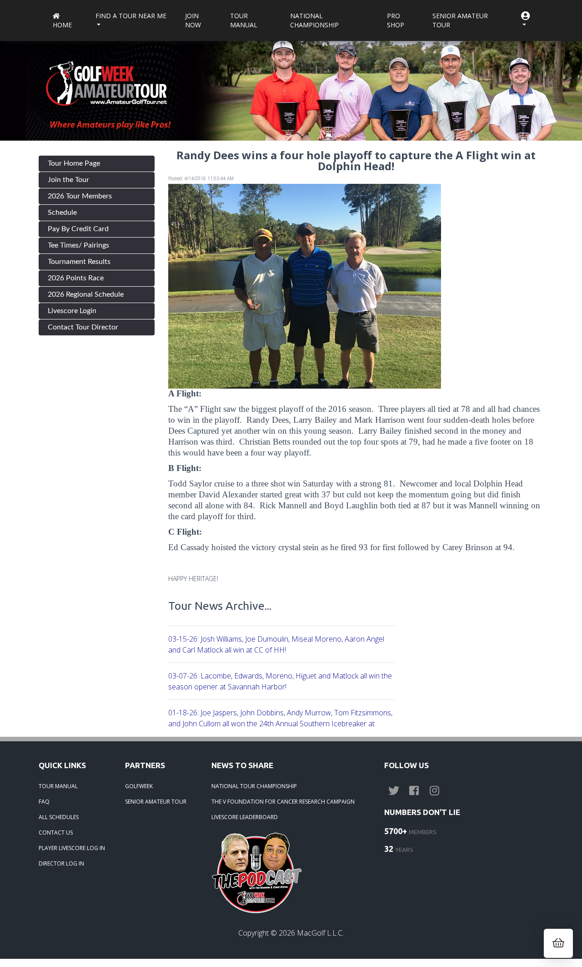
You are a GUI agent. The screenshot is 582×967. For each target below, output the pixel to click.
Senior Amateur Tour (460, 20)
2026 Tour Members (80, 196)
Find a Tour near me (130, 15)
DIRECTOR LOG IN (61, 863)
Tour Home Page (74, 163)
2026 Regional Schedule (86, 294)
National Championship (314, 20)
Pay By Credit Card (78, 229)
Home (62, 24)
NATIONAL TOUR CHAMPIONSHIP (254, 786)
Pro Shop (395, 20)
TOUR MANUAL (58, 786)
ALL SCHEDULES (59, 817)
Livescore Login (72, 310)
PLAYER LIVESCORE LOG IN (72, 848)
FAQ (44, 801)
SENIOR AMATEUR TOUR (155, 801)
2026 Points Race (76, 278)
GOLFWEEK (139, 786)
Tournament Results (79, 261)
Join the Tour (68, 179)
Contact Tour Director (83, 327)
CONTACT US (56, 832)
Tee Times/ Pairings (78, 245)
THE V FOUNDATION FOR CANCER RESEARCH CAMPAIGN (283, 801)
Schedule (62, 212)
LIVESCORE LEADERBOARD (244, 817)
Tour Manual (243, 20)
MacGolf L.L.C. (320, 933)
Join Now (193, 20)
